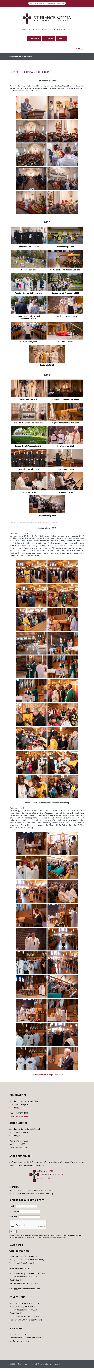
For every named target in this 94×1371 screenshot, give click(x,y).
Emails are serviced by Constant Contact (55, 1237)
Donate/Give (48, 39)
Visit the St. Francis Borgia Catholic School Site (47, 3)
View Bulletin (34, 39)
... (0, 1369)
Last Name (14, 1216)
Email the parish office (18, 1116)
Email (12, 1206)
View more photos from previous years (47, 1074)
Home (11, 56)
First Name (14, 1211)
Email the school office (19, 1147)
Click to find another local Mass (24, 1288)
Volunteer (61, 39)
